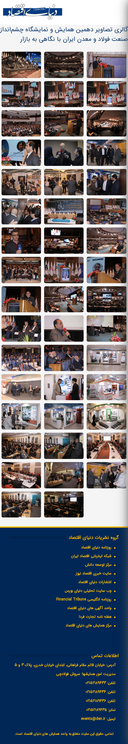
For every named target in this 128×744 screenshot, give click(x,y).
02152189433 (95, 683)
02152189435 (96, 710)
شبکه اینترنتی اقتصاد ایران (91, 556)
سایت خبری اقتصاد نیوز (94, 573)
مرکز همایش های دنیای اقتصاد (89, 625)
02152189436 (96, 701)
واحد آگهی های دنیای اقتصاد (89, 608)
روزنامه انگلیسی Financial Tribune (84, 599)
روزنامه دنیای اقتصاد (96, 547)
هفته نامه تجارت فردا (95, 617)
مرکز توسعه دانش (98, 565)
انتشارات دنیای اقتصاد (95, 582)
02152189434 (95, 692)
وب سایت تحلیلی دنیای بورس (88, 591)
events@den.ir (93, 719)
